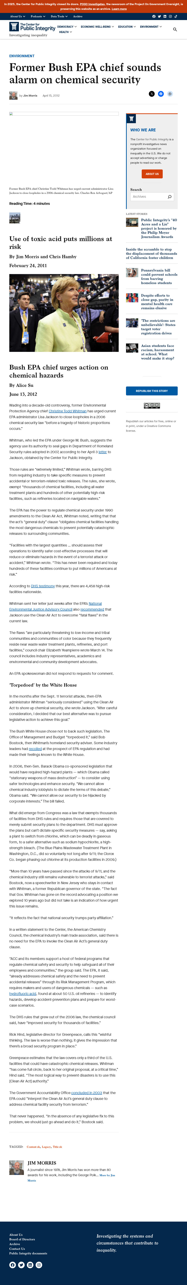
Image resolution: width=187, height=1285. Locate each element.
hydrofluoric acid (22, 993)
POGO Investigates (92, 4)
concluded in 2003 (86, 1092)
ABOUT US (152, 174)
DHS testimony (43, 586)
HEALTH (64, 32)
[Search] (169, 196)
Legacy (46, 1146)
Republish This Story (152, 391)
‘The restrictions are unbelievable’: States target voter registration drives (158, 326)
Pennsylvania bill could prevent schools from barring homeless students (159, 276)
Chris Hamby (63, 256)
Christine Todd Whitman (68, 411)
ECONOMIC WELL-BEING (96, 27)
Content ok (33, 1146)
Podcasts (36, 16)
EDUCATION (125, 27)
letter (103, 452)
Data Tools (57, 16)
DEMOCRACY (65, 27)
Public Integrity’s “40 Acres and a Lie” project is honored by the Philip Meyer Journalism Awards (159, 228)
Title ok (57, 1146)
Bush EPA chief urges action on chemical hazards (58, 371)
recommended (92, 609)
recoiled (35, 748)
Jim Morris (30, 95)
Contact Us (17, 1249)
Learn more (119, 9)
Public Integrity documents (28, 1253)
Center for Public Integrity (152, 139)
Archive (77, 16)
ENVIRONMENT (149, 27)
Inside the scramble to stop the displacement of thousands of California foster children (151, 253)
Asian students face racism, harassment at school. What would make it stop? (157, 351)
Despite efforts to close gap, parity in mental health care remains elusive (157, 301)
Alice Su (24, 385)
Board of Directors (22, 1239)
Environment (22, 56)
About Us (16, 16)
